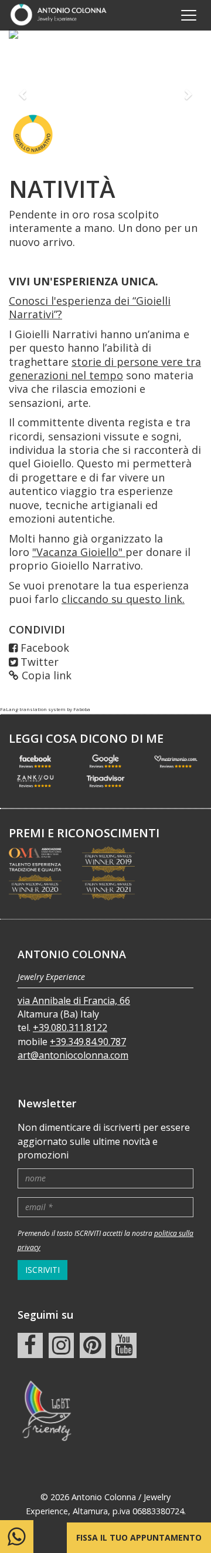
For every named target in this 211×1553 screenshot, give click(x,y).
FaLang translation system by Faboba (45, 709)
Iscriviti (42, 1269)
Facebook (45, 648)
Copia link (47, 675)
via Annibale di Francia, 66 (74, 1000)
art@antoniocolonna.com (73, 1055)
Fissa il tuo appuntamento (139, 1537)
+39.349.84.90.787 (88, 1041)
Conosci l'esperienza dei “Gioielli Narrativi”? (90, 307)
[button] (23, 94)
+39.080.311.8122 (70, 1027)
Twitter (40, 662)
